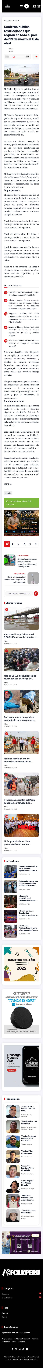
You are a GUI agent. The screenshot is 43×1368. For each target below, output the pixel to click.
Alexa (14, 1342)
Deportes (21, 1294)
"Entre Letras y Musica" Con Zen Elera (28, 1108)
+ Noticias (7, 21)
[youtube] (27, 1349)
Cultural (5, 1313)
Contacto (22, 1342)
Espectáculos (21, 1298)
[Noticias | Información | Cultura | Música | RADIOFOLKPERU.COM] (6, 7)
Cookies (35, 1339)
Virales (4, 1317)
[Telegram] (24, 544)
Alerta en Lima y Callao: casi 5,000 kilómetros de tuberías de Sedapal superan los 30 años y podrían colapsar (24, 331)
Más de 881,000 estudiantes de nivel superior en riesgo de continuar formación (24, 343)
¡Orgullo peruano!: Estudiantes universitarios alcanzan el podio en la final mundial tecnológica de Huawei (28, 913)
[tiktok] (23, 1349)
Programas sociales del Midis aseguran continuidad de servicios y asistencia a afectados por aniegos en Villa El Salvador (24, 317)
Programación (7, 1339)
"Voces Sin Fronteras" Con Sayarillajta (27, 1168)
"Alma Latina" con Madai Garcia (28, 1211)
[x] (18, 544)
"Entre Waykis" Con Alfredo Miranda (27, 1183)
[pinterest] (35, 544)
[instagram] (19, 1349)
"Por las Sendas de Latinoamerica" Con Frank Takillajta (28, 1138)
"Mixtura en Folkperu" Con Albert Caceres (27, 1197)
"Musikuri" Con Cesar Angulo (27, 1152)
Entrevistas (6, 1342)
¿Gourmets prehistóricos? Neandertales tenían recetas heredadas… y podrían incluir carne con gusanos (28, 898)
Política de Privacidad (22, 1339)
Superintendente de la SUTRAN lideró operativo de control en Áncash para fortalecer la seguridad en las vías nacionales (28, 868)
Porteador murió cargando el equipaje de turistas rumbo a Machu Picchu (24, 293)
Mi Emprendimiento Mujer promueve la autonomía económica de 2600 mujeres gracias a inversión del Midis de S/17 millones (20, 842)
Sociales (16, 21)
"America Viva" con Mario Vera (29, 1122)
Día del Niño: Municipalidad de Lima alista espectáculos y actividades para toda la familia (28, 928)
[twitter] (16, 1349)
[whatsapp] (30, 544)
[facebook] (12, 544)
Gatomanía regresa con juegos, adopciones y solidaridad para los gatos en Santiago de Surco (28, 883)
